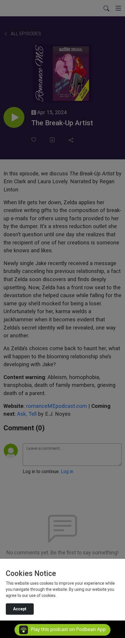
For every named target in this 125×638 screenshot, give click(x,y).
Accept (19, 609)
